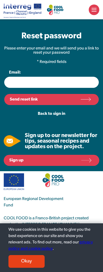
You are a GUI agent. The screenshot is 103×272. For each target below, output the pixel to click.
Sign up (16, 160)
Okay (26, 261)
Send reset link (24, 99)
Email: (15, 72)
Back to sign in (51, 114)
